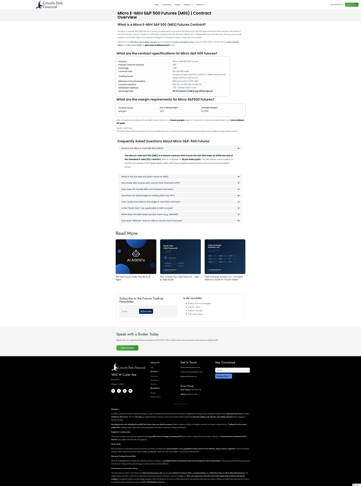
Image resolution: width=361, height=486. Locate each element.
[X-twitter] (119, 391)
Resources (200, 4)
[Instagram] (113, 391)
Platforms (187, 4)
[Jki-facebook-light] (125, 391)
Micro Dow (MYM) (134, 45)
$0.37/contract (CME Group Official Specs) (193, 91)
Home (157, 4)
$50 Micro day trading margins (144, 42)
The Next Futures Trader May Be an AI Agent (133, 278)
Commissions (166, 4)
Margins (177, 4)
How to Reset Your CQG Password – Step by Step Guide (179, 278)
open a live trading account (157, 45)
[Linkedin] (130, 391)
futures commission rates (183, 42)
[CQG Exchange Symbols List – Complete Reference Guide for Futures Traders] (225, 256)
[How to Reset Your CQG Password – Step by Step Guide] (180, 256)
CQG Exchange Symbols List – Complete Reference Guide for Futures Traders (224, 278)
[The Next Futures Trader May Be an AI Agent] (136, 256)
